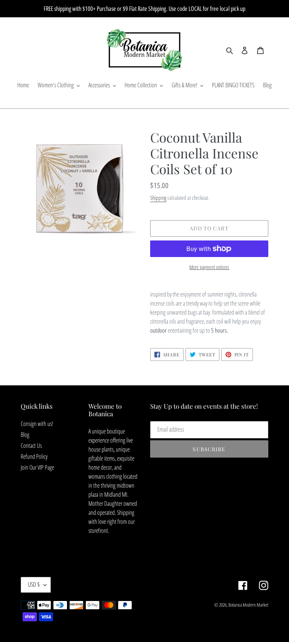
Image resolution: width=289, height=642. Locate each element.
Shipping (158, 197)
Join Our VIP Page (37, 467)
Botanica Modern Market (248, 604)
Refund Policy (34, 456)
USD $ (34, 584)
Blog (25, 435)
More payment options (209, 267)
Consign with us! (37, 424)
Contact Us (31, 445)
